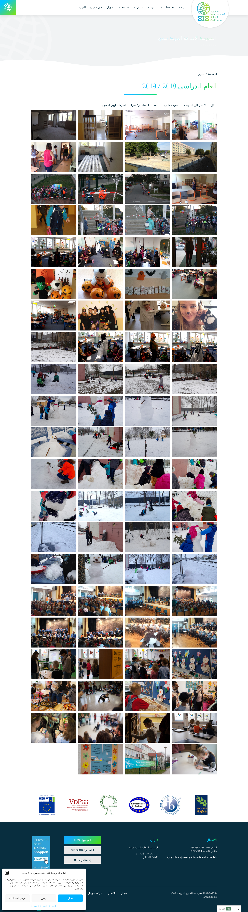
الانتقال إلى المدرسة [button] (195, 105)
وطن (181, 7)
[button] (6, 873)
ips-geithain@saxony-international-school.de (192, 857)
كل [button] (212, 105)
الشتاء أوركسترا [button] (140, 105)
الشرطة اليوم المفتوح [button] (114, 105)
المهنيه (82, 7)
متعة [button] (156, 105)
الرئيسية (212, 74)
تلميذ (153, 7)
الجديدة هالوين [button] (171, 105)
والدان (140, 7)
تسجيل (110, 7)
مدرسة (125, 7)
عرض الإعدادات (17, 898)
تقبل (70, 898)
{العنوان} (53, 906)
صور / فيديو (96, 7)
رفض (44, 898)
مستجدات (169, 7)
